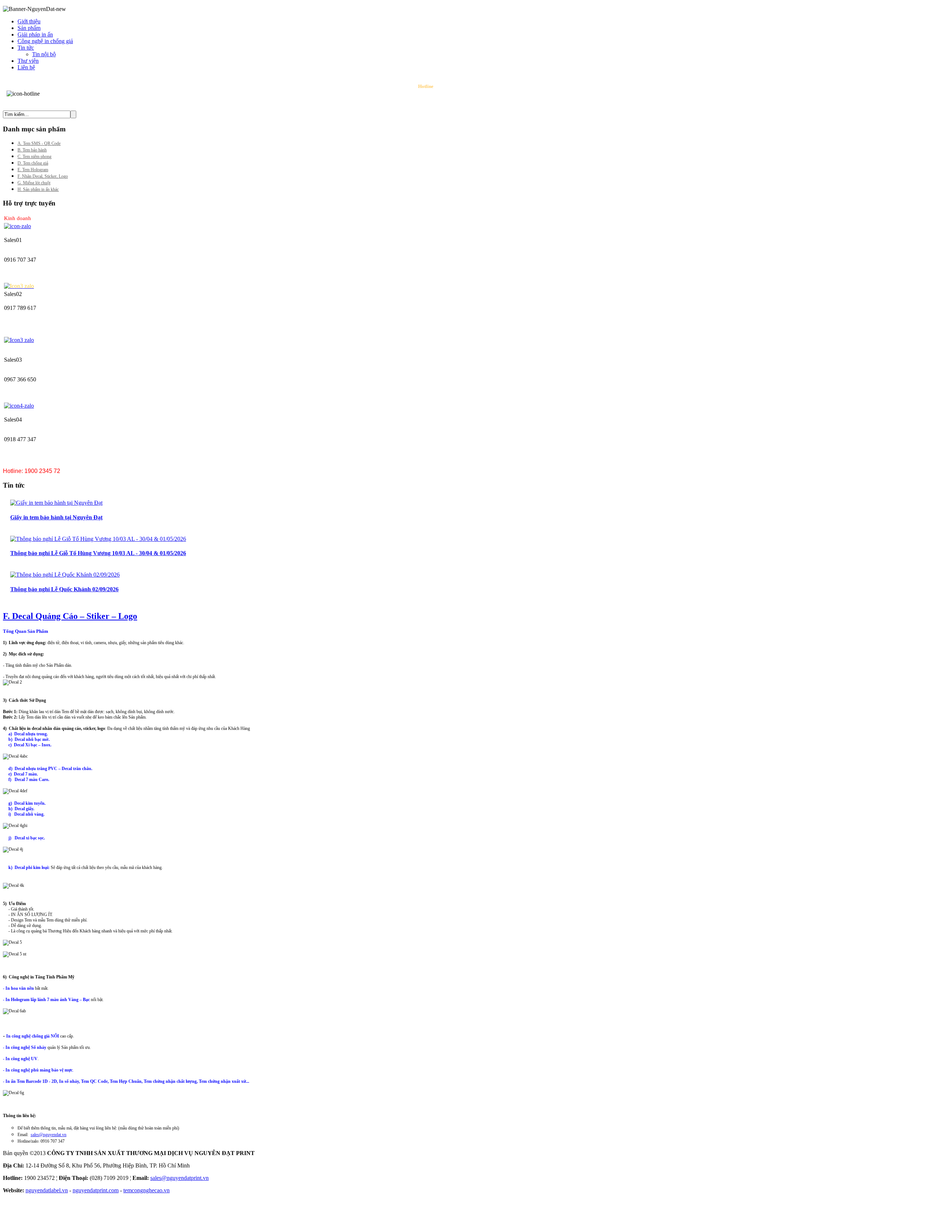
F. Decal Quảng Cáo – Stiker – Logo (70, 616)
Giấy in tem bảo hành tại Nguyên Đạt (56, 517)
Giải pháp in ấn (35, 34)
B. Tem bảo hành (32, 150)
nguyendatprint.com (96, 1190)
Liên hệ (26, 67)
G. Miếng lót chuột (34, 182)
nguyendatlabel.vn (47, 1190)
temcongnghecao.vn (146, 1190)
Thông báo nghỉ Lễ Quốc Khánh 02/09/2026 (64, 589)
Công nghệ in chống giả (45, 41)
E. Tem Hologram (33, 169)
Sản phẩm (29, 28)
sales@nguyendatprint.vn (179, 1178)
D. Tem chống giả (33, 163)
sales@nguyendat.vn (48, 1134)
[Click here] (17, 226)
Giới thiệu (29, 21)
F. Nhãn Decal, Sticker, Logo (43, 176)
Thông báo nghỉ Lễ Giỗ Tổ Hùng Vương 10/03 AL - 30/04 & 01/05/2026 (98, 553)
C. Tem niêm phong (34, 156)
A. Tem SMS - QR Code (39, 143)
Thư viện (28, 61)
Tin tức (26, 48)
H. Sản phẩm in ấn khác (38, 189)
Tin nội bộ (44, 54)
